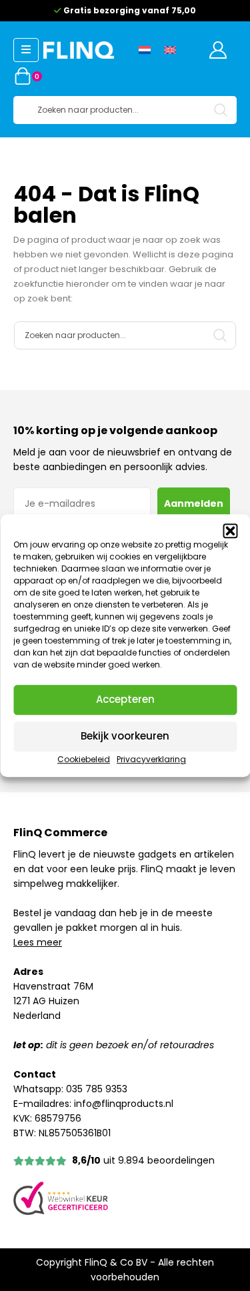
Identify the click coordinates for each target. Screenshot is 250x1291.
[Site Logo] (78, 49)
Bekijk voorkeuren (125, 736)
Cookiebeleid (83, 759)
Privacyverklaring (151, 759)
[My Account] (218, 50)
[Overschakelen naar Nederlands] (144, 50)
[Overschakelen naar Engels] (170, 50)
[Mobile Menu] (26, 50)
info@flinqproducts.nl (123, 1103)
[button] (230, 530)
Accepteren (125, 699)
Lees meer (37, 942)
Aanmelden (193, 503)
